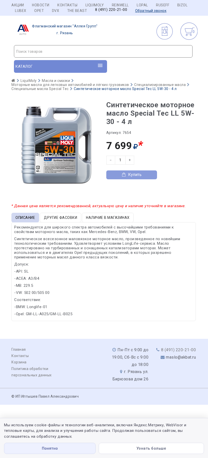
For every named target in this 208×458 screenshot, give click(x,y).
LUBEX (20, 11)
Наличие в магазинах (108, 218)
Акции (17, 5)
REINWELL (120, 5)
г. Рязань (65, 29)
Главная (18, 349)
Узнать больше (151, 448)
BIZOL (182, 5)
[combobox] (103, 51)
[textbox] (103, 51)
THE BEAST (77, 11)
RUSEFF (162, 5)
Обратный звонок (151, 11)
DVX (55, 11)
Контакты (67, 5)
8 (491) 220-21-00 (111, 10)
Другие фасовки (60, 218)
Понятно (50, 448)
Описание (25, 218)
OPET (39, 11)
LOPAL (142, 5)
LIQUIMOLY (94, 5)
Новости (40, 5)
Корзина (19, 362)
